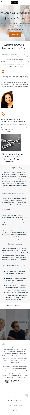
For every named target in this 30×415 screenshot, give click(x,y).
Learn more (15, 34)
